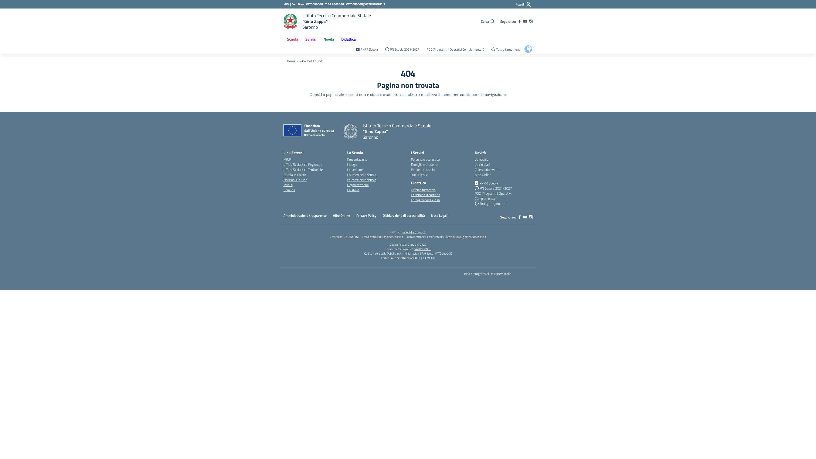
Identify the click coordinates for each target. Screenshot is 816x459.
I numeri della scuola (361, 174)
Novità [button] (328, 39)
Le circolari (482, 164)
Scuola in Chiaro (294, 174)
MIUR (287, 159)
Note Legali (439, 215)
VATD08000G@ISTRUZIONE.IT (365, 4)
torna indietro (407, 94)
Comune (289, 190)
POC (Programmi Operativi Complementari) (455, 49)
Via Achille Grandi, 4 (414, 232)
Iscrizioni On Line (295, 179)
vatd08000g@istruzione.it (386, 236)
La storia (353, 190)
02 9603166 (352, 236)
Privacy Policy (366, 215)
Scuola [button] (292, 39)
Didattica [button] (348, 39)
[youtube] (525, 21)
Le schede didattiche (425, 194)
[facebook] (519, 21)
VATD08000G (422, 249)
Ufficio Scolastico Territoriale (303, 169)
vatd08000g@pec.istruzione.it (467, 236)
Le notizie (481, 159)
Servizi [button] (310, 39)
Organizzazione (358, 184)
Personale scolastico (425, 159)
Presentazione (357, 159)
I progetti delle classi (425, 200)
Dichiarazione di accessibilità (404, 215)
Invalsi (288, 184)
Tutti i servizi (419, 174)
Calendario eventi (487, 169)
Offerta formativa (423, 189)
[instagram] (531, 21)
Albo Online (483, 174)
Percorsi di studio (423, 169)
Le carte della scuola (361, 179)
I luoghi (352, 164)
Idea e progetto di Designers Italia (487, 273)
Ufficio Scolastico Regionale (302, 164)
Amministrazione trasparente (305, 215)
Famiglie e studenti (424, 164)
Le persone (355, 169)
